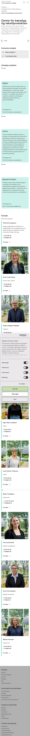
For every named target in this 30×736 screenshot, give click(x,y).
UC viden (5, 242)
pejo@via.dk (7, 237)
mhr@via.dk (7, 648)
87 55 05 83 (7, 284)
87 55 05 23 (7, 598)
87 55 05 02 (7, 478)
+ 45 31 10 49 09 (9, 501)
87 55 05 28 (7, 332)
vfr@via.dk (7, 600)
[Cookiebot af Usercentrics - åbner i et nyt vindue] (21, 335)
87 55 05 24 (7, 429)
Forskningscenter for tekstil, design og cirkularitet (11, 10)
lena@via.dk (7, 480)
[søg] (28, 2)
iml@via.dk (7, 431)
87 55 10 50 (7, 549)
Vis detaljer (22, 383)
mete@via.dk (8, 503)
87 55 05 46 (7, 235)
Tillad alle (15, 389)
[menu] (24, 2)
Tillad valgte (15, 394)
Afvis (15, 399)
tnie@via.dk (7, 551)
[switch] (26, 367)
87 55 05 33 (7, 646)
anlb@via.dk (7, 286)
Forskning (3, 7)
